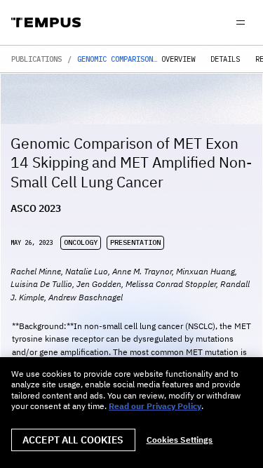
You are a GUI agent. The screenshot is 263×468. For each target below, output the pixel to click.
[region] (131, 412)
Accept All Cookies (73, 440)
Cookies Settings (180, 440)
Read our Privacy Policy (155, 406)
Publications (36, 59)
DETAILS (225, 59)
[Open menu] (240, 22)
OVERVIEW (178, 59)
